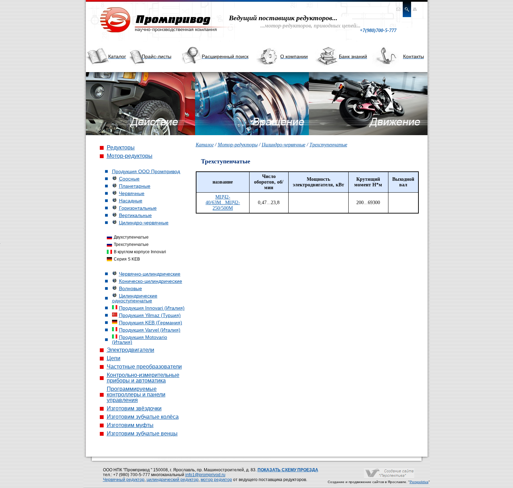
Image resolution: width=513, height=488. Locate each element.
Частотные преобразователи (144, 367)
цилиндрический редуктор (173, 479)
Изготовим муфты (130, 425)
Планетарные (134, 186)
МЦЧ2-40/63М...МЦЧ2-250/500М (223, 202)
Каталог (205, 144)
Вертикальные (135, 215)
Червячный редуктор (123, 479)
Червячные (131, 193)
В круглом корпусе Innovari (140, 251)
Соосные (129, 178)
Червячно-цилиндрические (149, 274)
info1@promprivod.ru (205, 474)
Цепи (113, 358)
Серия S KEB (127, 259)
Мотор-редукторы (130, 156)
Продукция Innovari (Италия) (152, 308)
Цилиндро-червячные (144, 222)
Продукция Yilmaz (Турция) (150, 315)
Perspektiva (419, 482)
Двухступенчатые (131, 237)
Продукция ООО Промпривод (146, 171)
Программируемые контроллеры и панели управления (136, 394)
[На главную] (155, 33)
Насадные (130, 200)
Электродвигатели (130, 350)
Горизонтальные (138, 208)
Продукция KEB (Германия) (150, 322)
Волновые (130, 288)
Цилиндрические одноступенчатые (134, 298)
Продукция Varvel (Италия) (149, 330)
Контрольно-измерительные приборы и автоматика (143, 378)
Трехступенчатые (131, 244)
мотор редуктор (216, 479)
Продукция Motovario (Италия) (139, 339)
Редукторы (121, 147)
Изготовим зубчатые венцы (142, 433)
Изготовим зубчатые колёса (143, 417)
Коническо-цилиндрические (150, 281)
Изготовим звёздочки (134, 408)
